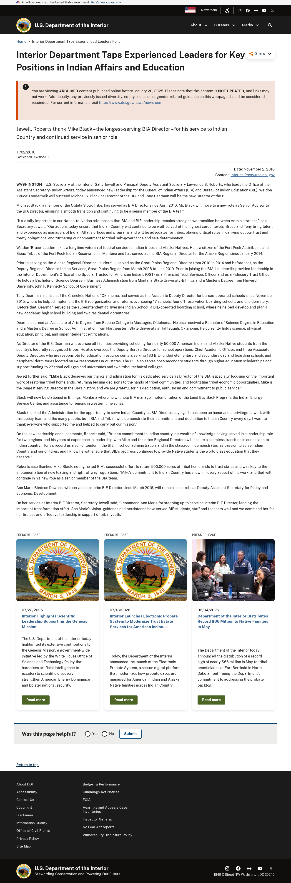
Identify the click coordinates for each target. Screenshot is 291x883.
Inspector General (97, 819)
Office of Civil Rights (33, 831)
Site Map (23, 846)
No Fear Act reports (99, 827)
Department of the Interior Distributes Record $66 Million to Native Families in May (233, 621)
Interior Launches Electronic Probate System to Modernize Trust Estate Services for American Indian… (144, 621)
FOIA (87, 800)
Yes (95, 734)
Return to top (27, 765)
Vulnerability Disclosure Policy (107, 835)
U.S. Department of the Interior (71, 25)
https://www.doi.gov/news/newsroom (130, 102)
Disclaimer (24, 815)
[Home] (23, 25)
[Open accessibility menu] (227, 10)
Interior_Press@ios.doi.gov (253, 175)
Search (270, 25)
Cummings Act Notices (101, 792)
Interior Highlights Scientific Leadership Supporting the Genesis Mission (54, 621)
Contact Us (25, 800)
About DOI (24, 784)
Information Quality (31, 823)
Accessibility (26, 792)
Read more (35, 700)
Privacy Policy (27, 838)
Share (260, 53)
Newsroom (209, 10)
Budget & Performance (101, 784)
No (111, 734)
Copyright (24, 807)
